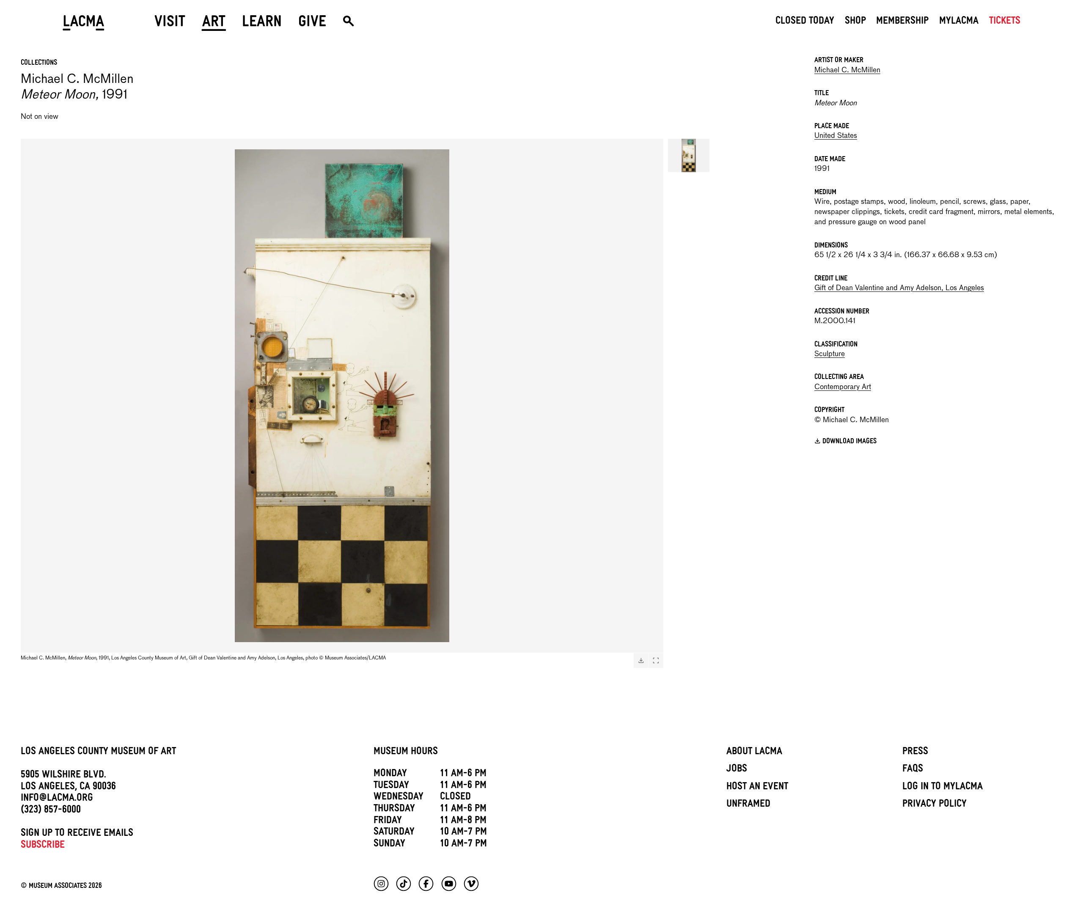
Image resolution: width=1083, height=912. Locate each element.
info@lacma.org (57, 799)
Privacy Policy (934, 804)
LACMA (83, 24)
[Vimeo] (471, 883)
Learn (262, 24)
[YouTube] (448, 883)
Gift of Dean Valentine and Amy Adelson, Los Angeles (899, 288)
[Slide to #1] (688, 155)
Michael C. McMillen (847, 70)
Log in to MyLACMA (942, 787)
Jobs (736, 769)
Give (312, 24)
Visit (169, 24)
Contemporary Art (842, 387)
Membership (902, 21)
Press (915, 752)
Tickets (1004, 21)
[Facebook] (426, 883)
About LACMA (754, 752)
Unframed (748, 804)
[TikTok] (403, 883)
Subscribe (43, 846)
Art (213, 24)
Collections (39, 63)
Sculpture (829, 354)
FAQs (912, 769)
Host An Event (757, 787)
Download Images (849, 442)
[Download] (641, 660)
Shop (855, 21)
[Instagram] (381, 883)
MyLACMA (959, 21)
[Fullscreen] (656, 660)
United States (835, 136)
